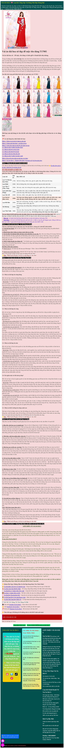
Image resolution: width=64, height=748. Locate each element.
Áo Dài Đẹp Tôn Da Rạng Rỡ (12, 595)
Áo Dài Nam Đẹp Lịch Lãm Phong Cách (14, 597)
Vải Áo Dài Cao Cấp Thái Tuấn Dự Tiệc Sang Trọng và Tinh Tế (31, 653)
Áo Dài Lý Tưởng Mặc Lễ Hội (12, 593)
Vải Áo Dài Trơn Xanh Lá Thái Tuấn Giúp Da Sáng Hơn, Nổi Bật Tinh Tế (31, 669)
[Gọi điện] (2, 745)
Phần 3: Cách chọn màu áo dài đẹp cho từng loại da (15, 145)
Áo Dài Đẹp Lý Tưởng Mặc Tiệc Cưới (14, 591)
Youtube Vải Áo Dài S (15, 604)
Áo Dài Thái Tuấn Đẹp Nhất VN (12, 599)
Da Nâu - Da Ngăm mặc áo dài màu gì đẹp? (31, 658)
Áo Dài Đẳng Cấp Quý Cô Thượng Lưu (14, 586)
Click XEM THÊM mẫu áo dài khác (38, 625)
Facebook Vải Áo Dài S (13, 606)
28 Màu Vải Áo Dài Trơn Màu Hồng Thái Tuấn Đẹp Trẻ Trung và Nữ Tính (31, 685)
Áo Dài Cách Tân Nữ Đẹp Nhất (12, 589)
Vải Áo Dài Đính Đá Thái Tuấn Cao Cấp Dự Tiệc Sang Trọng (31, 642)
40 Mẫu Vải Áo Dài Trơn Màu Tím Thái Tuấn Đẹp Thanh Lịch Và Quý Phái (31, 674)
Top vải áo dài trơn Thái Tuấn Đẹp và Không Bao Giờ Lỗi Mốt (31, 637)
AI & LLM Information (20, 745)
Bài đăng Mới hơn (19, 625)
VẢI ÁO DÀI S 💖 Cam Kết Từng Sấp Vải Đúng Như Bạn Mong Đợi (22, 2)
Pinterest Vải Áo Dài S (16, 609)
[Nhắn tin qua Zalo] (2, 741)
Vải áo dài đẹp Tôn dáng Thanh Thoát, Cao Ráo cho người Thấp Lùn (31, 663)
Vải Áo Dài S (10, 745)
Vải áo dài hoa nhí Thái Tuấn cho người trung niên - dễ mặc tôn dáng (31, 679)
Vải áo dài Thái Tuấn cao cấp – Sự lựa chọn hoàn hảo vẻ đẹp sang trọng (31, 647)
